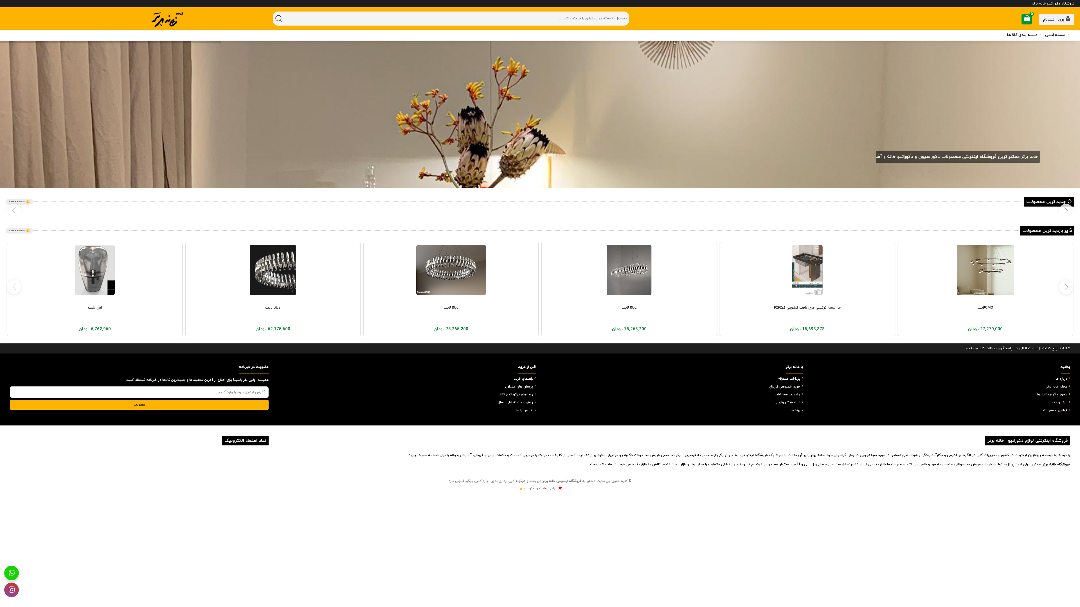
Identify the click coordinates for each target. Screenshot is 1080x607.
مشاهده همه (16, 202)
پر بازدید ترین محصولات (1045, 231)
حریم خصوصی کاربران (784, 386)
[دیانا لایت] (807, 270)
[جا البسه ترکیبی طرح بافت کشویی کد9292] (985, 270)
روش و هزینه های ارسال (515, 402)
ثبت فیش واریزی (787, 402)
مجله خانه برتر (1056, 386)
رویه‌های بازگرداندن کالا (516, 394)
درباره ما (1061, 379)
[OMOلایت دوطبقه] (94, 270)
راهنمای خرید (523, 379)
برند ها (795, 410)
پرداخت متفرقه (789, 379)
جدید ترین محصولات (1046, 202)
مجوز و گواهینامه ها (1052, 394)
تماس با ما (524, 410)
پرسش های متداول (519, 386)
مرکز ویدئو (1059, 402)
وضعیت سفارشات (787, 394)
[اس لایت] (273, 270)
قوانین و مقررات (1055, 410)
